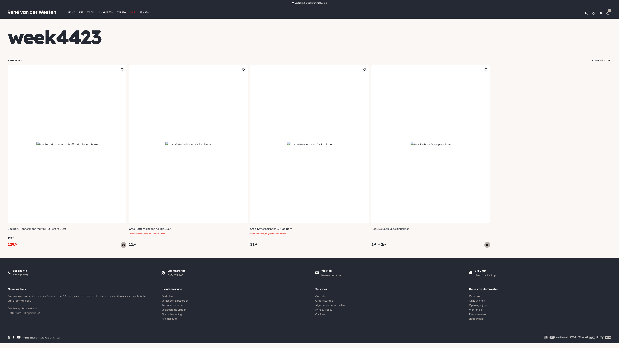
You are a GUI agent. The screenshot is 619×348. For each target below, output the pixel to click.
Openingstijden (478, 305)
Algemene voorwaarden (330, 305)
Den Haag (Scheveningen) (23, 308)
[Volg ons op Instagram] (9, 337)
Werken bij (475, 309)
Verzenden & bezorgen (175, 300)
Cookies (320, 314)
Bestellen (167, 296)
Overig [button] (121, 12)
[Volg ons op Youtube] (18, 337)
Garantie (320, 296)
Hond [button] (71, 12)
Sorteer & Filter (600, 60)
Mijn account (169, 318)
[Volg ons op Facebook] (13, 337)
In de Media (476, 318)
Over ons (474, 296)
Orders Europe (324, 300)
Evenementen (477, 314)
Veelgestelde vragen (174, 309)
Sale (133, 12)
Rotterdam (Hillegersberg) (24, 312)
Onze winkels (477, 300)
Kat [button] (81, 12)
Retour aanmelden (173, 305)
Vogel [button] (91, 12)
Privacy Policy (323, 309)
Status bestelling (172, 314)
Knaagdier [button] (106, 12)
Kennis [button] (144, 12)
